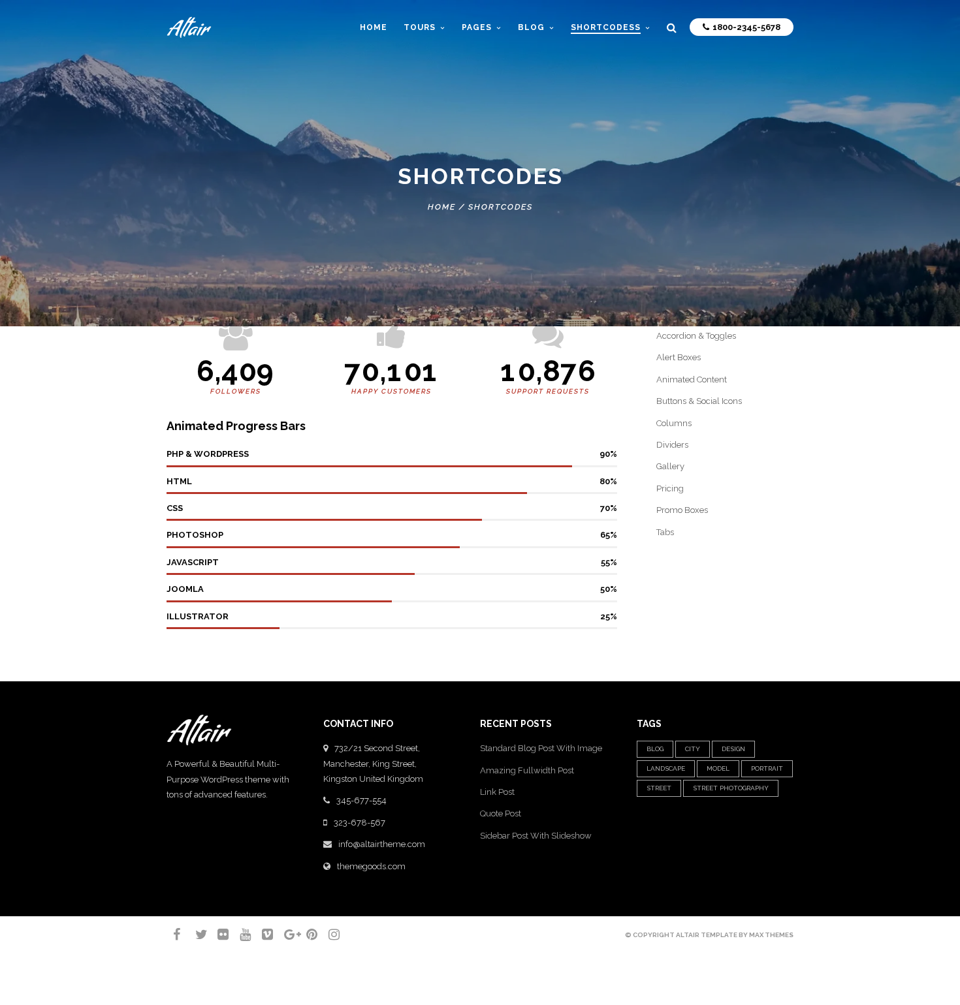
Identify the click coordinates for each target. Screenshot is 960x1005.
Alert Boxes (678, 357)
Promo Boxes (682, 510)
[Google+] (284, 934)
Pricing (670, 488)
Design (733, 748)
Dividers (672, 445)
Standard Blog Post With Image (541, 748)
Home (373, 27)
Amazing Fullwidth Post (527, 770)
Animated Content (691, 379)
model (718, 768)
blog (655, 748)
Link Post (497, 792)
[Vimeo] (261, 934)
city (692, 748)
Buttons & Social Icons (699, 401)
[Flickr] (217, 934)
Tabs (665, 532)
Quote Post (500, 813)
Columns (674, 423)
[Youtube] (239, 934)
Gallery (670, 466)
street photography (731, 788)
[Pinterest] (306, 934)
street (659, 788)
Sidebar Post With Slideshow (536, 836)
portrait (767, 768)
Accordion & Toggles (696, 336)
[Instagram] (328, 934)
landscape (666, 768)
